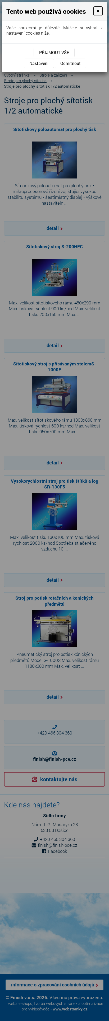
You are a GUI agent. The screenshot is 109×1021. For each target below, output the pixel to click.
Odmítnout (70, 63)
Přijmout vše (54, 52)
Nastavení (38, 63)
